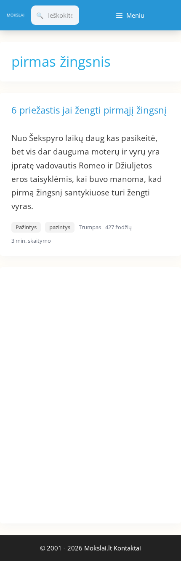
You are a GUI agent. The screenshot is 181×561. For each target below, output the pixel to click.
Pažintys (26, 227)
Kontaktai (127, 548)
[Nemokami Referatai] (15, 15)
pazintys (59, 227)
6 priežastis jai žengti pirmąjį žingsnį (89, 109)
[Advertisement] (63, 393)
